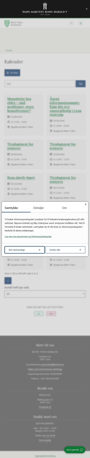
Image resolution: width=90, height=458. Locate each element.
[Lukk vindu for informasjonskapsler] (85, 204)
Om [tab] (64, 208)
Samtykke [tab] (11, 208)
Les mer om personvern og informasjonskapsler (28, 236)
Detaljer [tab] (38, 208)
